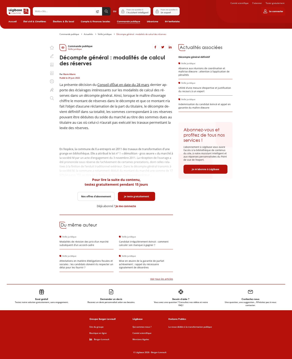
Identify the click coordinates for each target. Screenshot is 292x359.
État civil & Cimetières (34, 21)
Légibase (137, 318)
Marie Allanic (69, 74)
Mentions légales (140, 339)
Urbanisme (152, 21)
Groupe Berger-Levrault (102, 318)
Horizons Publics (177, 318)
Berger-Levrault (101, 339)
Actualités (88, 34)
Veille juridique (105, 34)
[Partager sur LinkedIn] (170, 47)
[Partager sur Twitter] (163, 47)
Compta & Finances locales (95, 21)
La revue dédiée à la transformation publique (190, 327)
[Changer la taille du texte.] (51, 89)
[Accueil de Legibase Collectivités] (18, 11)
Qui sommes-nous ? (141, 327)
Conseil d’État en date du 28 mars (123, 84)
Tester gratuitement (275, 3)
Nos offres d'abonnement (96, 196)
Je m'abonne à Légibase (205, 169)
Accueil (12, 21)
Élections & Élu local (63, 21)
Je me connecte (126, 206)
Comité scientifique (239, 3)
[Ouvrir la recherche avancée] (98, 11)
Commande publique (128, 21)
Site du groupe (96, 327)
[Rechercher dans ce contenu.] (51, 98)
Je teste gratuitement (136, 196)
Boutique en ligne (98, 333)
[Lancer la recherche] (106, 11)
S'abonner (257, 3)
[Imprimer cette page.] (51, 81)
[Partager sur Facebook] (155, 47)
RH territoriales (172, 21)
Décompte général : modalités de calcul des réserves (141, 34)
